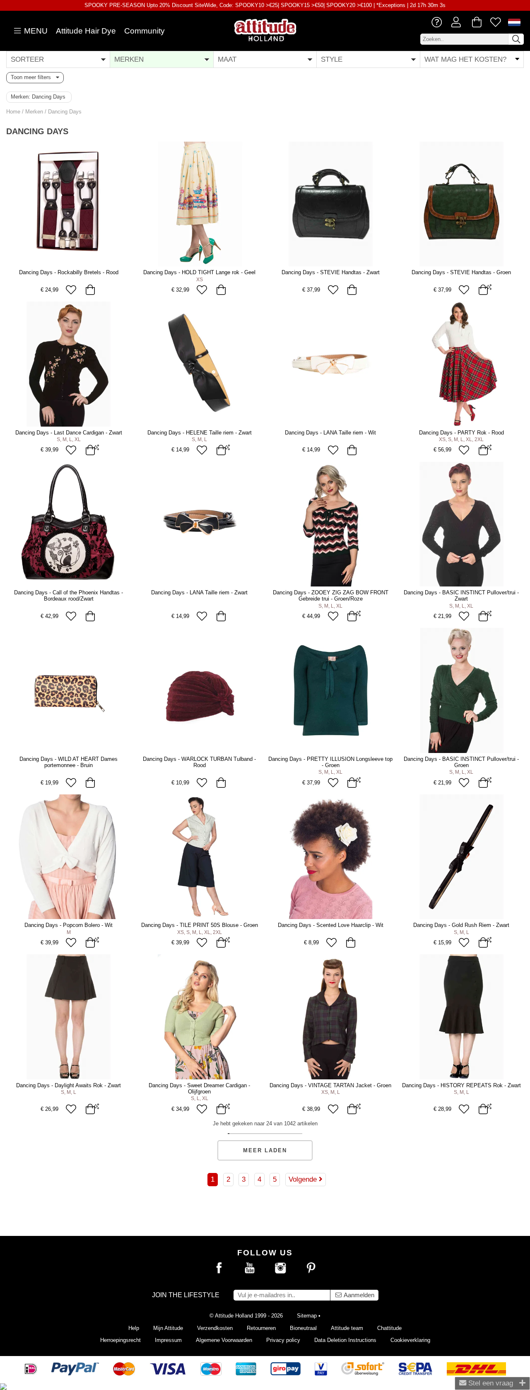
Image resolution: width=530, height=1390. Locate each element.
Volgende (304, 1179)
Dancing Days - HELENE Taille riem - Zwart (199, 433)
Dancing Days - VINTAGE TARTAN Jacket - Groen (330, 1085)
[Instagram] (280, 1268)
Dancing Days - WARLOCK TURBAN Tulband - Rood (199, 762)
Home (13, 112)
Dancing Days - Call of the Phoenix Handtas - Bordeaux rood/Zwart (68, 595)
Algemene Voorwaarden (224, 1340)
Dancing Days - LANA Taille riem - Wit (330, 433)
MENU (35, 31)
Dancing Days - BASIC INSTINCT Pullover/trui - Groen (461, 762)
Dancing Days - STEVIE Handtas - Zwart (331, 272)
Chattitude (389, 1328)
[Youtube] (249, 1268)
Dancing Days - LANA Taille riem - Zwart (199, 592)
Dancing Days (65, 112)
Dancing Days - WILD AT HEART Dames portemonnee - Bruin (68, 762)
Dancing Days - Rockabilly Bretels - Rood (68, 272)
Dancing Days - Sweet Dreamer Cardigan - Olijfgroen (199, 1088)
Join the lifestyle (185, 1294)
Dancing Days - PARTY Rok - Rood (461, 433)
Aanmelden (358, 1295)
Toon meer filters (33, 77)
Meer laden (265, 1150)
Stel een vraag (489, 1383)
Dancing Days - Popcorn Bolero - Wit (68, 925)
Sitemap (307, 1316)
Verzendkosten (215, 1328)
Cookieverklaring (410, 1340)
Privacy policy (283, 1340)
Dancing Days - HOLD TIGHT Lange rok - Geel (199, 272)
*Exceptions (390, 5)
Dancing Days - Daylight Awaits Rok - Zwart (68, 1085)
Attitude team (347, 1328)
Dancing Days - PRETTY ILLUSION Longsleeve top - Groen (330, 762)
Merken (34, 112)
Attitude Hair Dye (86, 31)
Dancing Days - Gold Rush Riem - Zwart (461, 925)
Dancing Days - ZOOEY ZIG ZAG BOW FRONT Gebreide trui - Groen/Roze (330, 595)
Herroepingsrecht (120, 1340)
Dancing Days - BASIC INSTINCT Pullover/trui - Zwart (461, 595)
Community (144, 31)
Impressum (168, 1340)
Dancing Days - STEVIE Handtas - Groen (461, 272)
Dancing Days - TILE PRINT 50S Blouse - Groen (199, 925)
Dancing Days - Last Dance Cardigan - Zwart (68, 433)
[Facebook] (219, 1268)
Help (133, 1328)
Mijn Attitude (168, 1328)
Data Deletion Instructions (345, 1340)
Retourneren (261, 1328)
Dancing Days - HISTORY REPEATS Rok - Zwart (461, 1085)
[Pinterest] (310, 1268)
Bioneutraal (303, 1328)
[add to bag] (90, 290)
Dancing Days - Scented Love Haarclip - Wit (330, 925)
